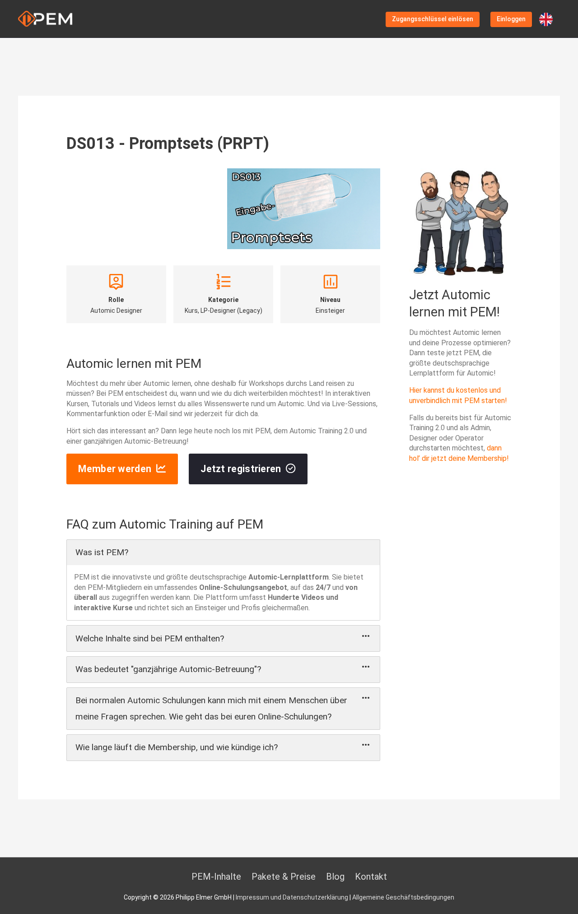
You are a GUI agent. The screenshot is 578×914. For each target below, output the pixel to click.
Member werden (114, 468)
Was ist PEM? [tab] (101, 552)
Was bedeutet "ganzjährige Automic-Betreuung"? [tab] (168, 669)
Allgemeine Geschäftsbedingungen (403, 897)
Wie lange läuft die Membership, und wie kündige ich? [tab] (176, 747)
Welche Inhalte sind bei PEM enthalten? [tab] (149, 638)
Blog (335, 876)
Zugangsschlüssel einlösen (432, 19)
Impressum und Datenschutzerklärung (292, 897)
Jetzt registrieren (240, 468)
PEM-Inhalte (216, 876)
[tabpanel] (223, 592)
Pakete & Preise (284, 876)
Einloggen (511, 19)
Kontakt (371, 876)
